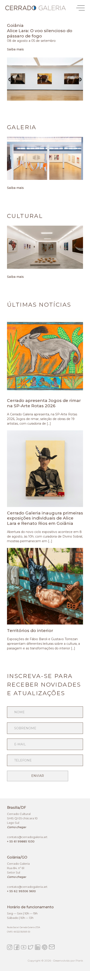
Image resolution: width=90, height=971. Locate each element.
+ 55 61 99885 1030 (21, 841)
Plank (79, 960)
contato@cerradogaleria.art (27, 837)
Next (80, 79)
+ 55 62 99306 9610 (21, 891)
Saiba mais (15, 49)
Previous (10, 79)
